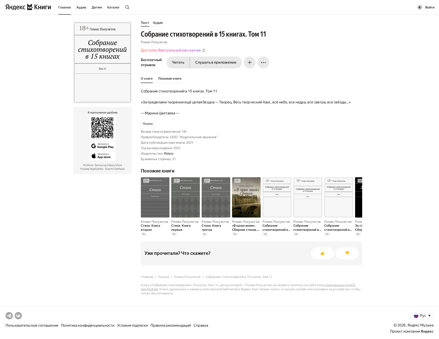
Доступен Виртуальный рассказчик (171, 50)
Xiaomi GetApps (115, 168)
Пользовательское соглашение (31, 325)
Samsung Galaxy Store (108, 165)
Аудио (81, 7)
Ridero (169, 153)
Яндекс (427, 331)
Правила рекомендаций (170, 325)
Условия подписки (132, 325)
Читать (178, 62)
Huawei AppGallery (91, 168)
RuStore (88, 165)
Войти (429, 7)
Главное (64, 7)
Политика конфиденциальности (87, 325)
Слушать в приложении (215, 62)
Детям (97, 7)
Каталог (113, 7)
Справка (201, 325)
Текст (145, 22)
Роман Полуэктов (154, 42)
